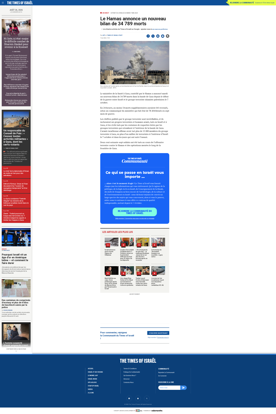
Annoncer (127, 379)
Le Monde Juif (93, 375)
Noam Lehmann (8, 310)
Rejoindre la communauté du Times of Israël (135, 212)
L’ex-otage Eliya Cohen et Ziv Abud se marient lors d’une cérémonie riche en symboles (126, 281)
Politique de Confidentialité (132, 372)
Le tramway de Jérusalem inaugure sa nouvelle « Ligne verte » (157, 253)
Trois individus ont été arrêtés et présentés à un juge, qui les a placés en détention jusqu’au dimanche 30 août (16, 314)
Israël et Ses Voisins (95, 372)
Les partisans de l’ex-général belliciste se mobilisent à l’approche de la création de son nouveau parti (16, 76)
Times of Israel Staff (114, 35)
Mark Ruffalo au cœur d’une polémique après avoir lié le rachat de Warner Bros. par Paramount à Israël (111, 283)
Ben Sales (7, 250)
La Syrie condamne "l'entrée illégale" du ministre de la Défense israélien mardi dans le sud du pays (16, 202)
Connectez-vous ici (163, 337)
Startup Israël (93, 386)
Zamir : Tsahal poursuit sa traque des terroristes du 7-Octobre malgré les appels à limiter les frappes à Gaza (14, 217)
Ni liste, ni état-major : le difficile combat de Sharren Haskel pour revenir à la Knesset (16, 43)
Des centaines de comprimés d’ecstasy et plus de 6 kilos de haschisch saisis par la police (16, 304)
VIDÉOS (90, 389)
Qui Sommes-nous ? (130, 375)
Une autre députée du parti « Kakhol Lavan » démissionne (16, 94)
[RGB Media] (139, 410)
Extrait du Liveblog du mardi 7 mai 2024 (124, 13)
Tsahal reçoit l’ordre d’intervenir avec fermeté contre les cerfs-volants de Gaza (142, 281)
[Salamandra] (156, 410)
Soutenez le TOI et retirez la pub (264, 3)
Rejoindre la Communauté (242, 3)
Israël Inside (92, 379)
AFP (104, 35)
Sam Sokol (17, 51)
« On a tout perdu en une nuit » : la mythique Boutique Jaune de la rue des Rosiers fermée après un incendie (142, 255)
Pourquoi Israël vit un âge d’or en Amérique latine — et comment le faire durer (15, 259)
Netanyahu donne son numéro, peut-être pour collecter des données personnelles (16, 102)
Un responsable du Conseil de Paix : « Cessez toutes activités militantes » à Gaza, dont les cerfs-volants (15, 137)
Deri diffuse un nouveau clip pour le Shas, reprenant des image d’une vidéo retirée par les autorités (16, 86)
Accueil (90, 368)
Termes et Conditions (130, 368)
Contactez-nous (129, 382)
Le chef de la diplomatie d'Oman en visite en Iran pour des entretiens (16, 173)
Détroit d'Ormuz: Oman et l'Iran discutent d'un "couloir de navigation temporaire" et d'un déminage (15, 187)
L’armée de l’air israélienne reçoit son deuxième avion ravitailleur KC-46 (157, 281)
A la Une (91, 393)
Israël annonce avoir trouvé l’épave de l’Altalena (110, 252)
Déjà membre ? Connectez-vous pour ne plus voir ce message (134, 218)
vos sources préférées (160, 29)
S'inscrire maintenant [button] (158, 333)
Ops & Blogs (92, 382)
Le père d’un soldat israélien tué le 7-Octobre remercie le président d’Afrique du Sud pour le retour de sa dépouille (127, 255)
